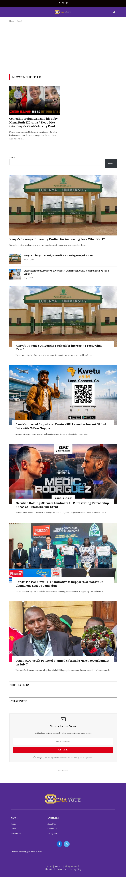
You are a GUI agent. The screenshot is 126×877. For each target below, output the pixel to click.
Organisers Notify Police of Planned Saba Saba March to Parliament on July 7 (62, 662)
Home (11, 21)
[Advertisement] (63, 48)
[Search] (113, 11)
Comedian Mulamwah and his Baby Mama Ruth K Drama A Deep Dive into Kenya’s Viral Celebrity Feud (33, 122)
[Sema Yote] (63, 11)
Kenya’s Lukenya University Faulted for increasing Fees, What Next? (57, 239)
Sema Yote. (58, 866)
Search (12, 157)
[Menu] (13, 11)
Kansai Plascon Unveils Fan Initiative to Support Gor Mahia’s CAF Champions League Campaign (60, 583)
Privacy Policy (79, 757)
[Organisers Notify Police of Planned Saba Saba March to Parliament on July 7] (63, 631)
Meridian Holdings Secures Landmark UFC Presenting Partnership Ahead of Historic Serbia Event (62, 505)
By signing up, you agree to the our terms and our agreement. (64, 757)
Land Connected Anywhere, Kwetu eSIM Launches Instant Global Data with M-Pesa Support (66, 272)
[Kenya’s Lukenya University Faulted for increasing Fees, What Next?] (63, 205)
